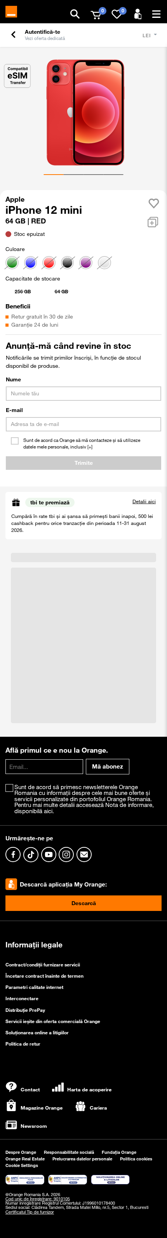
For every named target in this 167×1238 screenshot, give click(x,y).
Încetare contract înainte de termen (44, 976)
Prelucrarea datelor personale (82, 1159)
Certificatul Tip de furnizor (29, 1212)
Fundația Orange (119, 1152)
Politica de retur (22, 1044)
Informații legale (34, 945)
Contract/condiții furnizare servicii (42, 964)
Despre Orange (20, 1152)
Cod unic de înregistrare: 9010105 (37, 1199)
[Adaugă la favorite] (154, 203)
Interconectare (21, 999)
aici (48, 810)
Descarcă (83, 903)
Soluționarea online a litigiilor (37, 1032)
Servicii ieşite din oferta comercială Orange (52, 1021)
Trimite (84, 462)
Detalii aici (144, 501)
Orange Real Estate (25, 1159)
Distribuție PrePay (25, 1010)
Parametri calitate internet (34, 987)
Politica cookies (136, 1159)
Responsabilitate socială (69, 1152)
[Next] (152, 107)
